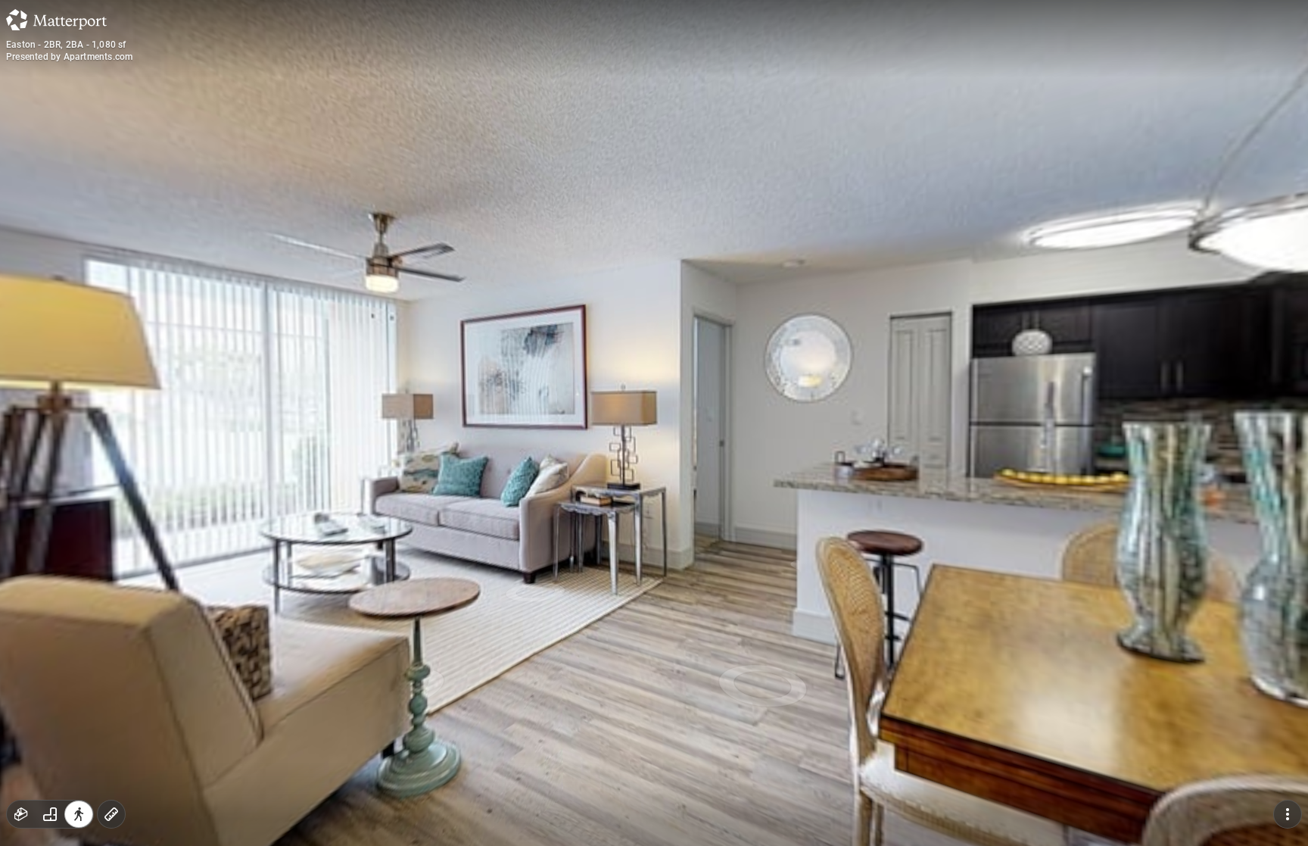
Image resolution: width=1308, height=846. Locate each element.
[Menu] (1287, 814)
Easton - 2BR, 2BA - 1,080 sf (66, 44)
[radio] (21, 814)
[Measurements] (111, 814)
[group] (50, 814)
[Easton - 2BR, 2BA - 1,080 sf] (654, 423)
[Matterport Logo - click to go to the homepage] (56, 19)
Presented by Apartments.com (69, 57)
